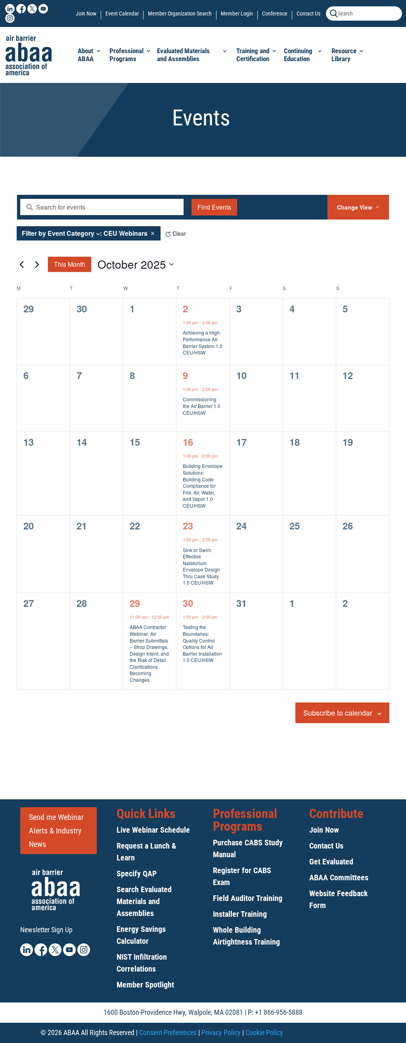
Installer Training (240, 914)
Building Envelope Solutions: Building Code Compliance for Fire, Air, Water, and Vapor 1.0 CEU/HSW (202, 485)
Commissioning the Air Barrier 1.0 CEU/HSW (201, 406)
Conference (274, 14)
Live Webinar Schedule (153, 830)
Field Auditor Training (247, 898)
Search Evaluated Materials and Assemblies (144, 901)
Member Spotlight (145, 984)
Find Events (214, 207)
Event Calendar (122, 14)
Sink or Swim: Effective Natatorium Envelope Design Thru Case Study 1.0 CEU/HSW (201, 566)
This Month (69, 264)
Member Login (237, 14)
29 (135, 603)
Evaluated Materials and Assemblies (183, 55)
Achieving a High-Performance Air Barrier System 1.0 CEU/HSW (202, 342)
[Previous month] (21, 264)
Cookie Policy (264, 1032)
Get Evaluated (331, 861)
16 (188, 441)
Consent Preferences (168, 1032)
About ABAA (86, 55)
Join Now (86, 14)
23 (188, 525)
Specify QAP (137, 873)
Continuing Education (298, 55)
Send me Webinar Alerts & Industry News (56, 830)
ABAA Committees (338, 877)
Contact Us (308, 14)
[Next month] (37, 264)
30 (188, 603)
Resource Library (343, 55)
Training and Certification (252, 55)
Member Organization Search (180, 14)
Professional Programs (126, 55)
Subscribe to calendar (337, 712)
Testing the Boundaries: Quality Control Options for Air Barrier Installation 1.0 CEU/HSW (202, 643)
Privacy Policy (221, 1032)
